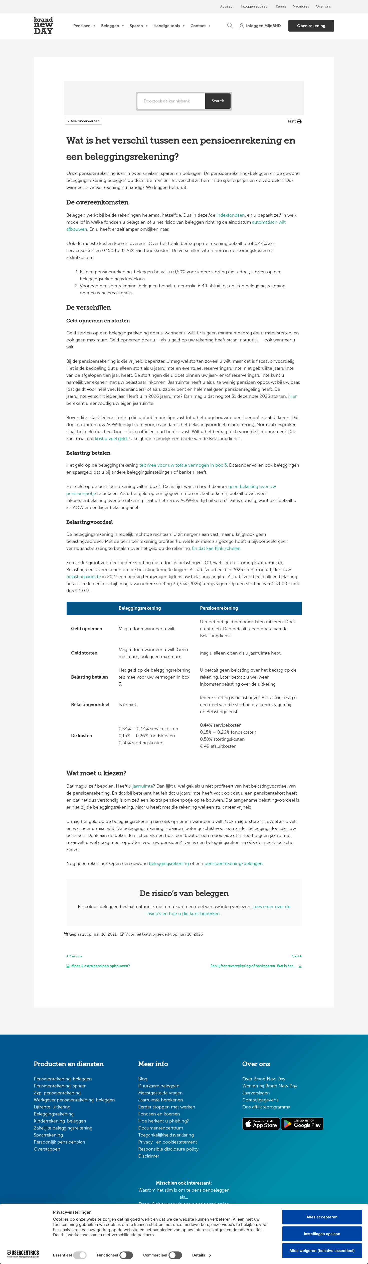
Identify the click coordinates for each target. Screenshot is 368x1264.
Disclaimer (148, 1156)
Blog (142, 1078)
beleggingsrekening (169, 863)
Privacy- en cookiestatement (167, 1142)
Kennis (281, 6)
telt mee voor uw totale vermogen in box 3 (183, 465)
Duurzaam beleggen (158, 1085)
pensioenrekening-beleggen (234, 863)
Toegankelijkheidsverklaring (166, 1134)
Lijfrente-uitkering (52, 1106)
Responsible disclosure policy (168, 1149)
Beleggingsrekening (54, 1113)
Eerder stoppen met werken (166, 1106)
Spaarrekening (48, 1134)
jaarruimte (143, 786)
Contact (198, 26)
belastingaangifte (84, 576)
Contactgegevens (260, 1099)
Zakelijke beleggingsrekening (63, 1127)
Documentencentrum (160, 1127)
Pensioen (82, 26)
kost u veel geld (111, 438)
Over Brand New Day (263, 1078)
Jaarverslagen (256, 1092)
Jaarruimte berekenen (160, 1099)
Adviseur (227, 6)
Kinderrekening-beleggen (60, 1120)
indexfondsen (231, 215)
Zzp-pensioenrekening (57, 1092)
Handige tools (166, 26)
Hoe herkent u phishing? (163, 1120)
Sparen (136, 26)
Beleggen (110, 26)
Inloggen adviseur (255, 6)
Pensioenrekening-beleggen (63, 1078)
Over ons (323, 6)
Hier (292, 396)
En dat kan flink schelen (216, 548)
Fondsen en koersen (159, 1113)
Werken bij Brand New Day (269, 1085)
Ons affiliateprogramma (266, 1106)
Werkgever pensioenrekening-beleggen (74, 1099)
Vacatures (301, 6)
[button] (230, 26)
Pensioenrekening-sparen (60, 1085)
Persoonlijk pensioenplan (59, 1142)
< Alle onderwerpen (83, 121)
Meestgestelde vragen (160, 1092)
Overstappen (47, 1149)
